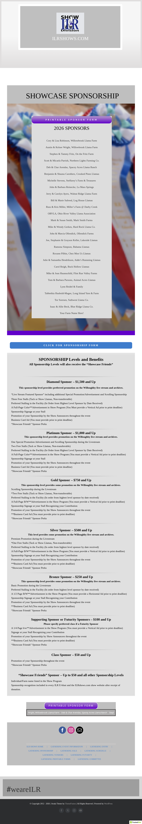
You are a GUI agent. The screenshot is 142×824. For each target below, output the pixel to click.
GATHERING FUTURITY (81, 755)
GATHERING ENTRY (99, 747)
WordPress (108, 804)
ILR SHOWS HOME (35, 747)
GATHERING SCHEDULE (95, 751)
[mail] (79, 730)
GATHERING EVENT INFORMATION (67, 747)
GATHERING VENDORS (53, 755)
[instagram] (71, 730)
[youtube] (80, 810)
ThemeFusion (70, 804)
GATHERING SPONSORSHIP (40, 751)
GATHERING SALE (68, 751)
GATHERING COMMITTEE (89, 759)
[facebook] (62, 730)
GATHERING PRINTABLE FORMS (55, 759)
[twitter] (67, 810)
